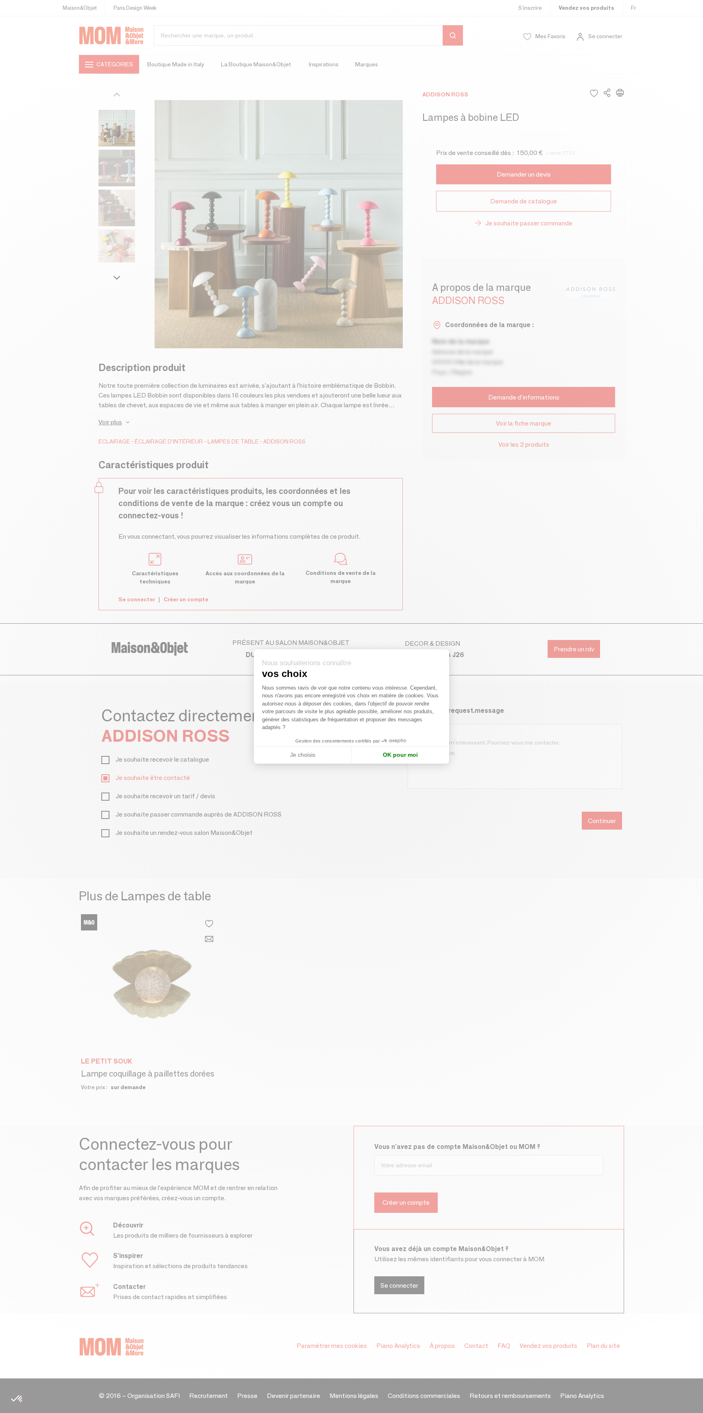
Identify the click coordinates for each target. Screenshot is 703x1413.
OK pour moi (400, 754)
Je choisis (302, 754)
